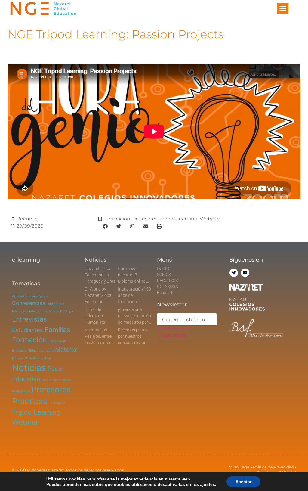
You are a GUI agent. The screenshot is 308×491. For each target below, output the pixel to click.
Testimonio (57, 403)
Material (66, 349)
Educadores (38, 311)
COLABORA (167, 286)
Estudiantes (27, 330)
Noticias (29, 367)
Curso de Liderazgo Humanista (95, 316)
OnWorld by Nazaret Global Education (98, 295)
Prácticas (29, 401)
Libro (50, 351)
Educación (20, 311)
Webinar (210, 219)
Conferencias (28, 303)
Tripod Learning (179, 219)
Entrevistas (29, 319)
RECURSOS (167, 280)
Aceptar (243, 481)
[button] (283, 8)
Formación (117, 219)
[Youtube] (245, 273)
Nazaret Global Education (31, 358)
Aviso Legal (239, 467)
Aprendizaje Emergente (30, 296)
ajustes (207, 484)
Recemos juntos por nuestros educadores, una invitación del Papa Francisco (133, 343)
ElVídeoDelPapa (61, 311)
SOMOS (164, 274)
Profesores (145, 219)
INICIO (163, 268)
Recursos (28, 219)
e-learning (26, 259)
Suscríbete (174, 335)
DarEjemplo (55, 304)
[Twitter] (233, 273)
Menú (165, 259)
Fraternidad (57, 341)
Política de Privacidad (273, 467)
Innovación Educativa (28, 351)
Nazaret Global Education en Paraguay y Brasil (101, 275)
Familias (57, 329)
